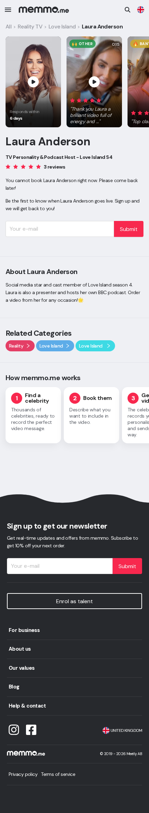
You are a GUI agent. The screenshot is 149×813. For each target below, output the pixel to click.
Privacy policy (23, 774)
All (8, 26)
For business (24, 630)
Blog (14, 686)
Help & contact (27, 705)
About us (20, 648)
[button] (94, 109)
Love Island (62, 26)
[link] (140, 9)
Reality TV (30, 26)
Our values (21, 668)
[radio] (72, 100)
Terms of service (58, 774)
